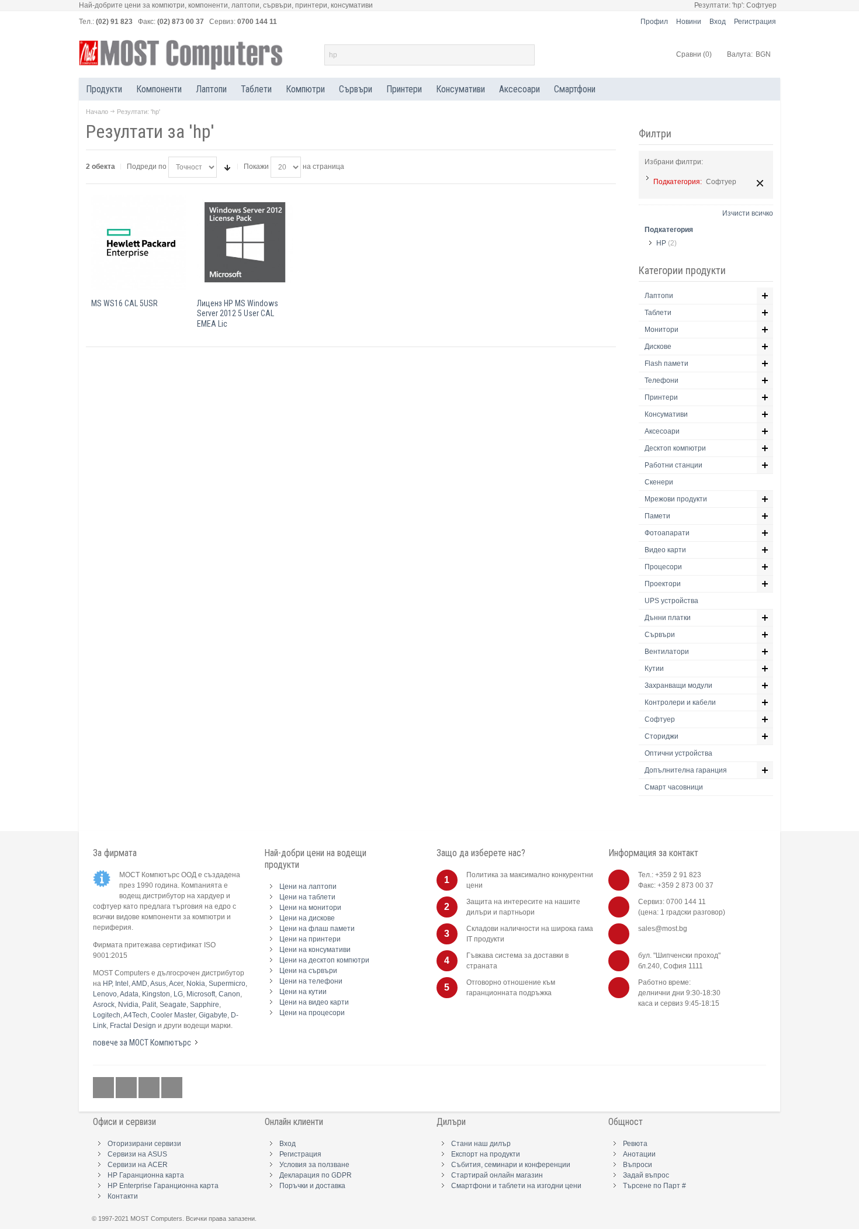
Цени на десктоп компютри (324, 960)
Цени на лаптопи (308, 886)
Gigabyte (213, 1015)
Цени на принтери (310, 939)
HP (661, 243)
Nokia (195, 983)
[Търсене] (524, 54)
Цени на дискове (307, 918)
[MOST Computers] (181, 55)
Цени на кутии (303, 992)
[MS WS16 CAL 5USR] (138, 242)
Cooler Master (173, 1015)
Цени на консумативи (315, 950)
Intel (122, 983)
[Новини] (171, 1088)
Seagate (173, 1004)
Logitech (106, 1015)
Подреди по (147, 166)
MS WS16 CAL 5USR (124, 303)
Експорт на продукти (485, 1154)
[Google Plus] (127, 1088)
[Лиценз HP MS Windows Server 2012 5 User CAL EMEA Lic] (244, 242)
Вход (717, 22)
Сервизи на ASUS (137, 1154)
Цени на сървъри (308, 971)
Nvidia (128, 1004)
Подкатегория (669, 230)
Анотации (639, 1154)
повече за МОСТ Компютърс (142, 1042)
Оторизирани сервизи (144, 1144)
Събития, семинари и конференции (510, 1165)
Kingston (156, 994)
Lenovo (105, 994)
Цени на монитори (310, 907)
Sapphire (204, 1004)
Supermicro (227, 983)
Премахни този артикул (760, 183)
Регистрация (755, 22)
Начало (97, 111)
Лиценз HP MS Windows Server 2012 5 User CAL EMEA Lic (237, 313)
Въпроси (637, 1165)
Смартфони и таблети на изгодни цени (516, 1186)
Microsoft (200, 994)
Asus (158, 983)
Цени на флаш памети (317, 929)
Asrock (104, 1004)
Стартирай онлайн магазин (497, 1175)
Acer (176, 983)
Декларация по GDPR (315, 1175)
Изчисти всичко (747, 213)
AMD (139, 983)
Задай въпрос (646, 1175)
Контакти (123, 1196)
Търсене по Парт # (654, 1186)
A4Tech (135, 1015)
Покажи (256, 166)
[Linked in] (149, 1088)
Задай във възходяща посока (227, 167)
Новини (688, 22)
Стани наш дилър (481, 1144)
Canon (229, 994)
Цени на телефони (310, 981)
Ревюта (635, 1144)
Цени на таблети (307, 897)
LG (178, 994)
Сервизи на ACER (138, 1165)
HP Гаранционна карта (146, 1175)
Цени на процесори (312, 1013)
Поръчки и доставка (312, 1186)
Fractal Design (133, 1026)
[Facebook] (104, 1088)
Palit (149, 1004)
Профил (654, 22)
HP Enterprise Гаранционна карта (163, 1186)
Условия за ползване (314, 1165)
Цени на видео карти (314, 1002)
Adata (129, 994)
